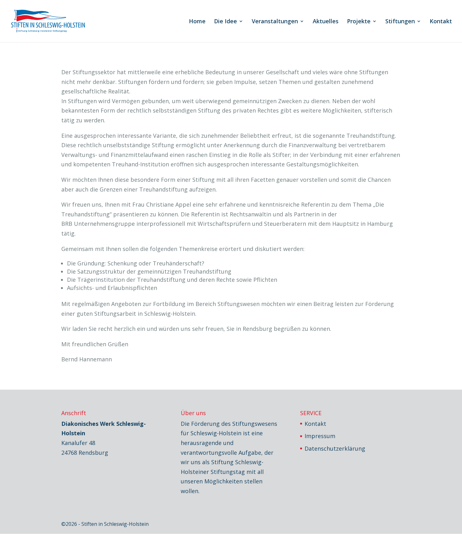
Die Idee (225, 22)
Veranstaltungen (275, 22)
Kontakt (441, 22)
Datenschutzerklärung (335, 448)
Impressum (320, 436)
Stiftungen (400, 22)
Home (197, 22)
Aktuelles (325, 22)
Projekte (359, 22)
